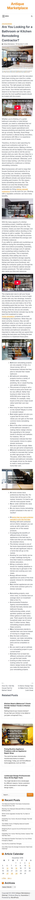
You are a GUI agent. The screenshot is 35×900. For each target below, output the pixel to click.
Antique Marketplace (17, 6)
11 (29, 866)
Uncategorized (7, 24)
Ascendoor (25, 895)
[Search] (31, 16)
